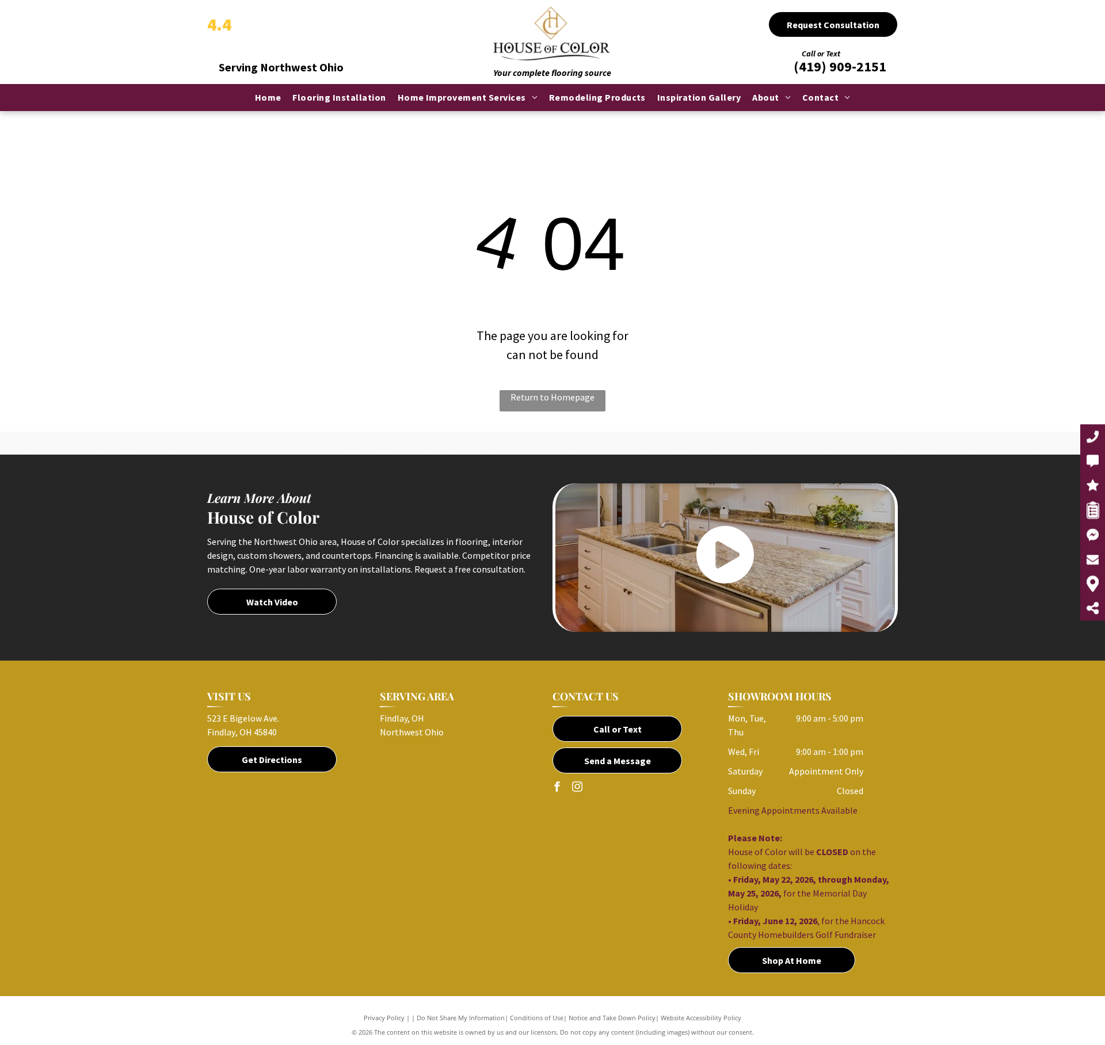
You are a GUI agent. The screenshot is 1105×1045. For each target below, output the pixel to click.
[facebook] (557, 788)
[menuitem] (268, 97)
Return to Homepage (552, 397)
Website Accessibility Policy (701, 1017)
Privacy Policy (384, 1017)
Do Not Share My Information (461, 1017)
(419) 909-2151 (840, 66)
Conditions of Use (536, 1017)
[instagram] (577, 788)
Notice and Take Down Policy (612, 1017)
